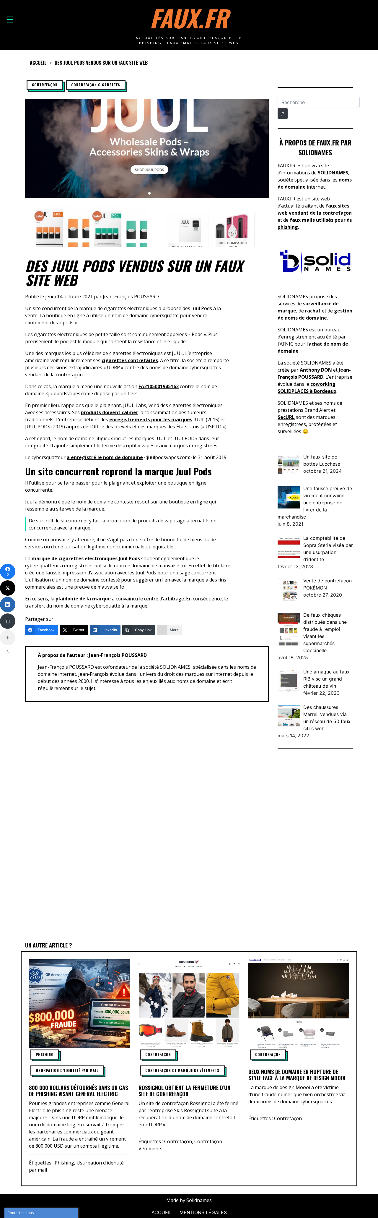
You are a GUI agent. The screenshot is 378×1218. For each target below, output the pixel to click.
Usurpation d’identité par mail (67, 1070)
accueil (38, 62)
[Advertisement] (315, 846)
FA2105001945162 (159, 386)
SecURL (286, 417)
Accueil (161, 1212)
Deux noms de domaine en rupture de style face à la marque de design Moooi (297, 1075)
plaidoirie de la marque (83, 598)
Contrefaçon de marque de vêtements (182, 1070)
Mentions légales (203, 1212)
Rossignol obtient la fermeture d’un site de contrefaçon (184, 1091)
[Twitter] (7, 588)
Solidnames (199, 1200)
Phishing (45, 1054)
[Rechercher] (283, 113)
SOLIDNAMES (333, 172)
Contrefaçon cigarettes (95, 84)
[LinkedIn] (7, 604)
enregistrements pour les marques (150, 419)
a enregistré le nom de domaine (105, 457)
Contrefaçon (45, 84)
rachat (313, 310)
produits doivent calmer (109, 412)
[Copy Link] (7, 621)
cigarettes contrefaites (130, 360)
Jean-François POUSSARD (131, 296)
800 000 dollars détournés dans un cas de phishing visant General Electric (78, 1091)
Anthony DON (316, 370)
